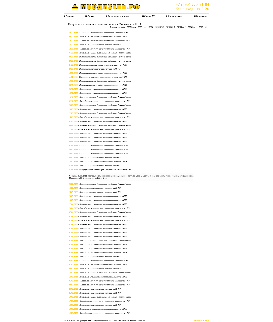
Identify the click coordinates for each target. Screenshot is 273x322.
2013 (195, 27)
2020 (157, 27)
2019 (162, 27)
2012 (201, 27)
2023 (140, 27)
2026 (123, 27)
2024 (134, 27)
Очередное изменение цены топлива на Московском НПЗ (104, 33)
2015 (184, 27)
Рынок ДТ (149, 16)
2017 (173, 27)
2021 (151, 27)
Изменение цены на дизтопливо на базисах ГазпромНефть (105, 53)
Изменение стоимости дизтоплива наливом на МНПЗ (103, 37)
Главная (69, 16)
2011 (206, 27)
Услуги (91, 16)
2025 (129, 27)
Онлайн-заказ (174, 16)
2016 (179, 27)
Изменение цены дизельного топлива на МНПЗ (100, 45)
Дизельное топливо (118, 16)
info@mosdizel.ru (201, 320)
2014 (190, 27)
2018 (168, 27)
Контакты (202, 16)
